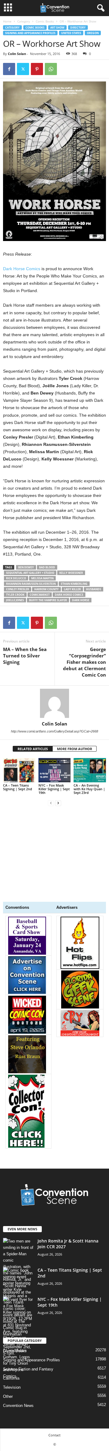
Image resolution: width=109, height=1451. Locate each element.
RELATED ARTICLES (33, 748)
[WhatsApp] (51, 69)
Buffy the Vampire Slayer (48, 600)
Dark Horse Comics (21, 268)
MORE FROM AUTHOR (74, 748)
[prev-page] (51, 803)
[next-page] (58, 803)
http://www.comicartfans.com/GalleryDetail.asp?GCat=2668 (54, 731)
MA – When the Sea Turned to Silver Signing (25, 655)
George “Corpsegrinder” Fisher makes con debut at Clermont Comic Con (84, 662)
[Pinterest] (37, 69)
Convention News (18, 1405)
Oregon (93, 33)
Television (12, 1387)
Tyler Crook (15, 595)
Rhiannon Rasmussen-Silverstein (31, 584)
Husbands (93, 589)
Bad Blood (47, 567)
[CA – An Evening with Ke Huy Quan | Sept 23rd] (90, 770)
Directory (78, 27)
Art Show (57, 27)
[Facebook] (9, 69)
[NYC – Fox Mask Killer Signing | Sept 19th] (54, 770)
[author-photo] (54, 703)
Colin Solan (17, 53)
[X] (23, 69)
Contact (54, 1435)
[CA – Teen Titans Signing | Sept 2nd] (19, 770)
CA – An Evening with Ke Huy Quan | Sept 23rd (89, 789)
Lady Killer (72, 589)
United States (71, 33)
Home (7, 21)
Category (23, 21)
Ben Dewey (26, 567)
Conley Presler (17, 589)
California (11, 1378)
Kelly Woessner (71, 573)
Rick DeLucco (16, 578)
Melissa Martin (42, 578)
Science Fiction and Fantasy (28, 1369)
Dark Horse (80, 600)
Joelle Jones (15, 600)
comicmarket (40, 595)
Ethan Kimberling (74, 584)
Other (8, 1396)
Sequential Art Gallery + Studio (30, 573)
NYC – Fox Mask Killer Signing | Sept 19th (54, 789)
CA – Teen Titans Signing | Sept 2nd (17, 787)
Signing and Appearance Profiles (30, 33)
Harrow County (46, 589)
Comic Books (45, 21)
